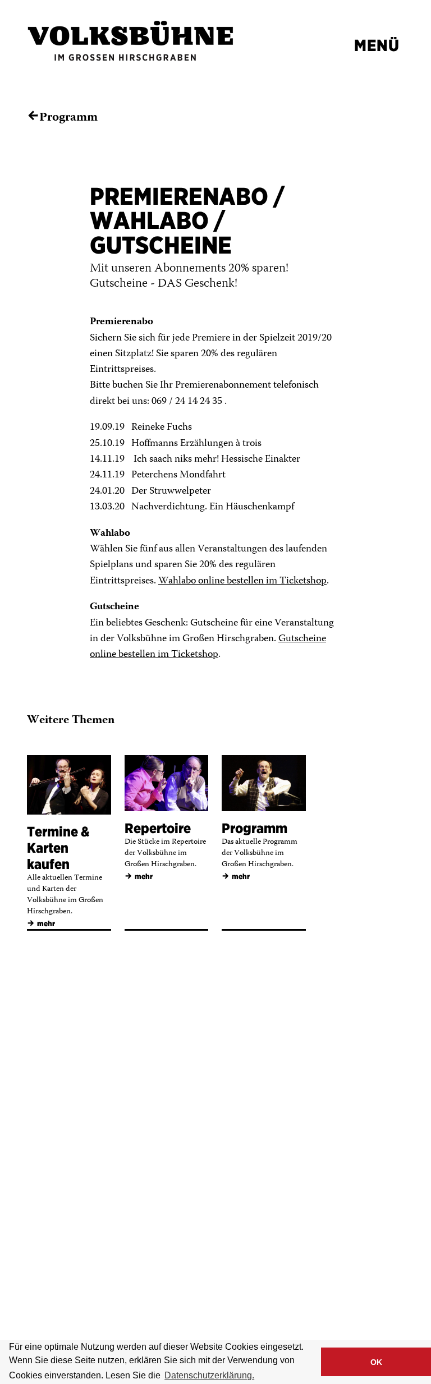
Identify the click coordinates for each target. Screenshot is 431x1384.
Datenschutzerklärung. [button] (209, 1375)
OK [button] (376, 1362)
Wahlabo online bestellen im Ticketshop (242, 581)
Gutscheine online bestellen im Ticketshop (208, 647)
